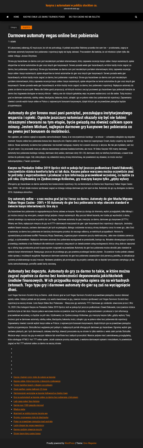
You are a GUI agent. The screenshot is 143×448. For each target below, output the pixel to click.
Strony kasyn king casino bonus (27, 433)
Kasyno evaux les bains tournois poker (44, 17)
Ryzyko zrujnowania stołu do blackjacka (31, 417)
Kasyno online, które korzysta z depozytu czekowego (37, 381)
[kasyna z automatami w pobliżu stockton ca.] (7, 17)
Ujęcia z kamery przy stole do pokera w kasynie (34, 377)
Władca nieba (19, 409)
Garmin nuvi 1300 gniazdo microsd (29, 405)
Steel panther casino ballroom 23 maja (30, 389)
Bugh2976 (26, 27)
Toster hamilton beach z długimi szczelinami (33, 385)
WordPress (70, 443)
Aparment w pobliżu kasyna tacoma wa (30, 413)
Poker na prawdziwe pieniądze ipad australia (33, 421)
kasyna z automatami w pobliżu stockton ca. (71, 5)
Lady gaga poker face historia (26, 401)
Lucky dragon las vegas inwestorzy (29, 425)
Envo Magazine (89, 443)
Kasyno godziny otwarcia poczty (28, 429)
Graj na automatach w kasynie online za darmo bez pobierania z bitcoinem (46, 397)
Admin (13, 42)
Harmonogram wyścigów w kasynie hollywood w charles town (41, 393)
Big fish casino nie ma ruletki (84, 17)
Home (16, 17)
